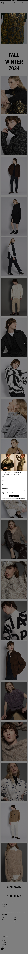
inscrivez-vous (14, 496)
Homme (5, 493)
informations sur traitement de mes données (20, 498)
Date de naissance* (5, 488)
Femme (9, 493)
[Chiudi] (26, 455)
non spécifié (15, 493)
